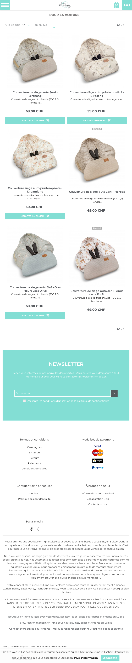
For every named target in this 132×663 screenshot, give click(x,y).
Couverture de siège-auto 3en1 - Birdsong (35, 94)
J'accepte (110, 658)
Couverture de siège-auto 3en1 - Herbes (97, 191)
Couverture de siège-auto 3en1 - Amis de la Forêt (96, 292)
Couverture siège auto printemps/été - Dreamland (35, 190)
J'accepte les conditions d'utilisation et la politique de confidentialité (68, 400)
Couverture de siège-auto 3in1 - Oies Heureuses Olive (35, 289)
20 (23, 25)
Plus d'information (86, 657)
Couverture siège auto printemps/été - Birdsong (97, 94)
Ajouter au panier (32, 120)
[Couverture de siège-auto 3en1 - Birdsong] (35, 60)
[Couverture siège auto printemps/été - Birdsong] (97, 60)
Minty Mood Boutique (15, 646)
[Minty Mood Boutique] (64, 5)
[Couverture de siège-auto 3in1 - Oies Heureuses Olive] (35, 254)
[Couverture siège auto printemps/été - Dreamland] (35, 155)
